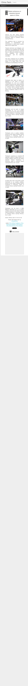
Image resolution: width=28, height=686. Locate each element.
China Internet (19, 224)
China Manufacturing (11, 225)
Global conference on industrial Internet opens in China (14, 13)
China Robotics (19, 225)
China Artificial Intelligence (14, 223)
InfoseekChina (14, 221)
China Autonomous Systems (14, 223)
